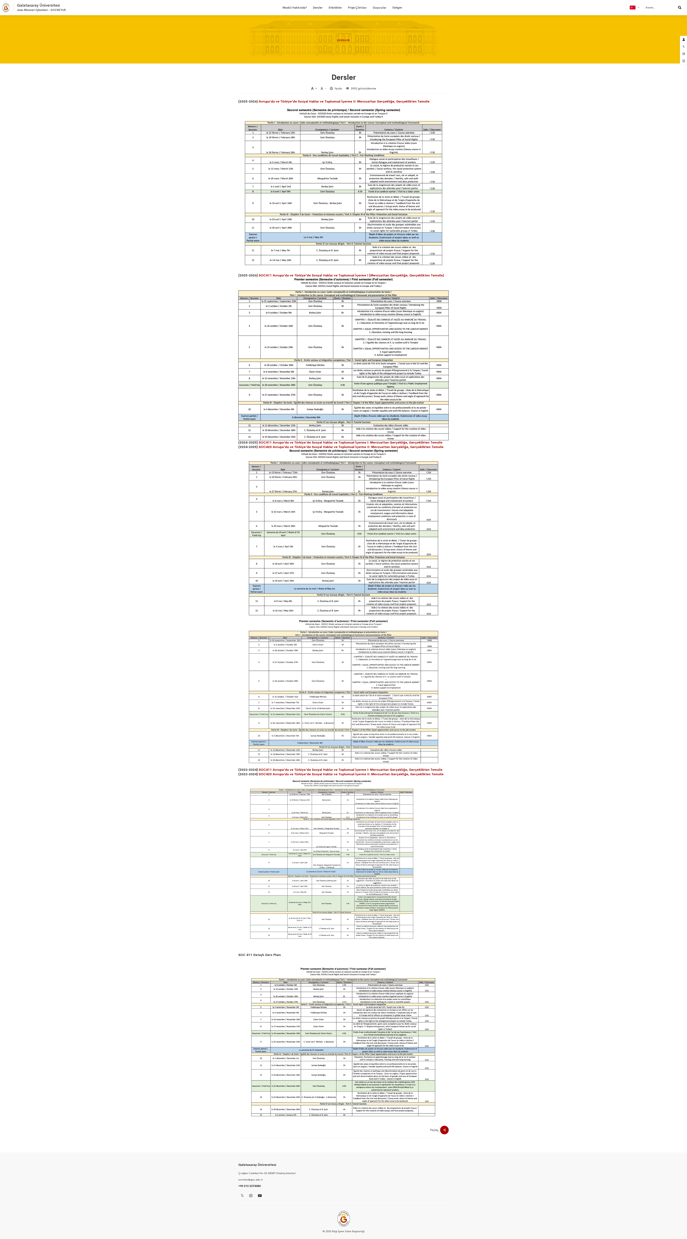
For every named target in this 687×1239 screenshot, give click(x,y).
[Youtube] (259, 1196)
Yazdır (338, 88)
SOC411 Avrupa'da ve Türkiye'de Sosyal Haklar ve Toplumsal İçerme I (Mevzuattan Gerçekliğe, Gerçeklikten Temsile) (351, 275)
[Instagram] (251, 1196)
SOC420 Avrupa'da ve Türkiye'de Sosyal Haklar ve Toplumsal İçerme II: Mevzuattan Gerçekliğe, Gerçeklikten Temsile (351, 447)
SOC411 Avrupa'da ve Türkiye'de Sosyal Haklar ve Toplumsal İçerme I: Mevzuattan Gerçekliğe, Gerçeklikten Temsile (350, 442)
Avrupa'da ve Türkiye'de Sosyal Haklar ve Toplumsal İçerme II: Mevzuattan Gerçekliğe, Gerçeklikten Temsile (344, 101)
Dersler (343, 77)
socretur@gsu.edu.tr (250, 1179)
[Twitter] (242, 1196)
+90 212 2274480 (249, 1186)
